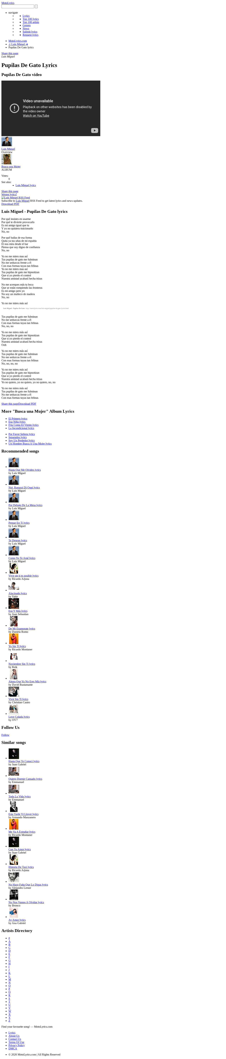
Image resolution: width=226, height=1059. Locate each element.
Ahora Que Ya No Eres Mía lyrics (27, 681)
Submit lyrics (30, 31)
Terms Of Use (16, 1042)
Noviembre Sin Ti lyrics (21, 663)
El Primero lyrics (17, 418)
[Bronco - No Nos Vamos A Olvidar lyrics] (13, 899)
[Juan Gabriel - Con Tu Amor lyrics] (13, 846)
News (26, 28)
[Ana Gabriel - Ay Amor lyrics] (13, 916)
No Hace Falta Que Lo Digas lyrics (28, 884)
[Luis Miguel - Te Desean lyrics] (13, 537)
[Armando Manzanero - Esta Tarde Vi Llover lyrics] (13, 810)
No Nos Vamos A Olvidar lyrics (26, 902)
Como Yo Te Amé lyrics (21, 558)
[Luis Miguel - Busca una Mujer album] (6, 163)
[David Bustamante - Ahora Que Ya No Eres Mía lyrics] (13, 678)
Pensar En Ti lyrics (18, 522)
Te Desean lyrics (17, 540)
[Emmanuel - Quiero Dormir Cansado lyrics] (13, 775)
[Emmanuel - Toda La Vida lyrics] (13, 793)
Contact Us (14, 1038)
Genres (27, 25)
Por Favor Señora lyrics (21, 434)
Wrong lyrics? (9, 194)
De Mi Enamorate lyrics (21, 628)
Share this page (9, 53)
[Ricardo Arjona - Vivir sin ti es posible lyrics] (13, 572)
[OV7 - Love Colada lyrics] (13, 713)
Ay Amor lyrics (17, 919)
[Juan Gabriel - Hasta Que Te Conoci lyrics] (13, 758)
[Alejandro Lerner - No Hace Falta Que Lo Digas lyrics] (13, 881)
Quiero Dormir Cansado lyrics (25, 778)
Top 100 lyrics (31, 18)
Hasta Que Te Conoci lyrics (23, 761)
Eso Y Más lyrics (17, 610)
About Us (13, 1035)
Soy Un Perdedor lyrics (21, 440)
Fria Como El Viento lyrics (23, 424)
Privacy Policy (16, 1045)
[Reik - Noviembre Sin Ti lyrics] (13, 660)
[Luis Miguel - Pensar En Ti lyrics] (13, 519)
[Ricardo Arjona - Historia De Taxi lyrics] (13, 863)
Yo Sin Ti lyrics (17, 646)
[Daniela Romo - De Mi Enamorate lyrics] (13, 625)
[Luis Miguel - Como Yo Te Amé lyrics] (13, 554)
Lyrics (26, 15)
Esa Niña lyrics (16, 421)
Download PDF (10, 203)
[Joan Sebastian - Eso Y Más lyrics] (13, 607)
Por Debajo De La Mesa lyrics (25, 505)
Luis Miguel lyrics (26, 185)
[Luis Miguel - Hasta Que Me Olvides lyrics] (13, 466)
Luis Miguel (8, 148)
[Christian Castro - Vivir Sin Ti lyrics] (13, 695)
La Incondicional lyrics (21, 428)
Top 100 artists (31, 22)
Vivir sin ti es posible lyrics (23, 575)
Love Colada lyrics (19, 716)
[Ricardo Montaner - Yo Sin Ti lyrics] (13, 643)
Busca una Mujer (10, 166)
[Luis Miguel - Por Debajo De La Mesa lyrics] (13, 501)
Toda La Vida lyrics (19, 796)
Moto (7, 2)
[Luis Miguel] (6, 145)
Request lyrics (30, 34)
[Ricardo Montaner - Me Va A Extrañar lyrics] (13, 828)
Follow (5, 734)
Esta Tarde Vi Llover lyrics (23, 814)
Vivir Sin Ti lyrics (18, 699)
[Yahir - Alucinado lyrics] (13, 590)
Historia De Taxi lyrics (21, 867)
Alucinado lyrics (17, 593)
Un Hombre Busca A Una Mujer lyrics (30, 443)
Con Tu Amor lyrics (19, 849)
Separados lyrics (17, 437)
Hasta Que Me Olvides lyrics (24, 469)
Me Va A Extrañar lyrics (21, 831)
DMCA (12, 1048)
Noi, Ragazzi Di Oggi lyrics (24, 487)
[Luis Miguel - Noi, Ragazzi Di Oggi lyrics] (13, 484)
